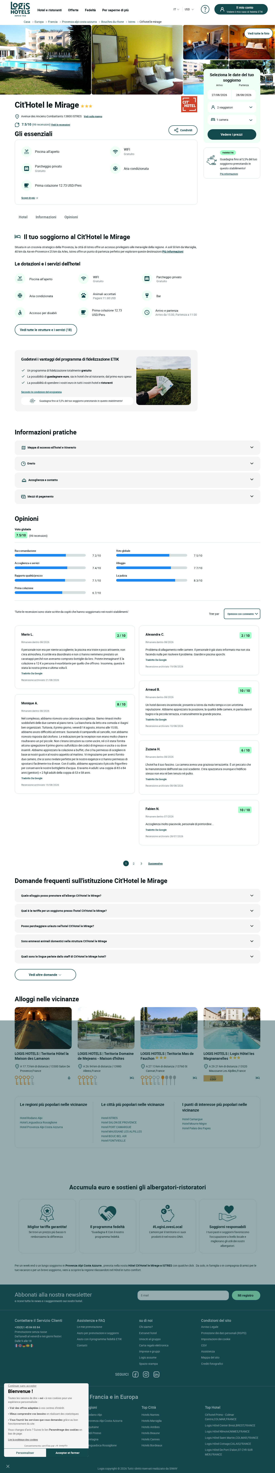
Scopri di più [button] (28, 197)
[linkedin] (156, 1374)
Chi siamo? (146, 1327)
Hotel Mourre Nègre (194, 1123)
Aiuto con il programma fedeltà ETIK (99, 1339)
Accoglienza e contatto (43, 480)
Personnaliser (25, 1453)
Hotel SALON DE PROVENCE (119, 1122)
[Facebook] (135, 1374)
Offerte (73, 10)
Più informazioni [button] (172, 251)
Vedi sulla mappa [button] (93, 116)
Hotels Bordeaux (152, 1445)
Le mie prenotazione (89, 1327)
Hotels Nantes (150, 1415)
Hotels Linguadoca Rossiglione (97, 1445)
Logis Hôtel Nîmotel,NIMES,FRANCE (227, 1431)
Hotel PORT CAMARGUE (116, 1127)
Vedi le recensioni (60, 124)
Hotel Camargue (192, 1119)
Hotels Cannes (151, 1439)
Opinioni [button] (71, 216)
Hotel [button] (23, 216)
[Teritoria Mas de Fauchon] (169, 1028)
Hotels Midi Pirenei (89, 1433)
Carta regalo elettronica (154, 1345)
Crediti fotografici (212, 1364)
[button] (8, 1466)
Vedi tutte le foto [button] (258, 33)
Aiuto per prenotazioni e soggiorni (98, 1333)
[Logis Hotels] (20, 9)
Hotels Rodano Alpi (90, 1415)
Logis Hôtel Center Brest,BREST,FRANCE (230, 1425)
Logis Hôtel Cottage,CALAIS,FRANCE (228, 1444)
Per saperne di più (115, 10)
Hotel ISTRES (109, 1118)
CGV (204, 1345)
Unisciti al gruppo (150, 1339)
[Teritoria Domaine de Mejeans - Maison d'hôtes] (106, 1028)
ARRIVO (219, 85)
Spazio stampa (148, 1364)
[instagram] (146, 1374)
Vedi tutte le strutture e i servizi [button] (46, 330)
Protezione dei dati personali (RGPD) (223, 1333)
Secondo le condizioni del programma (41, 391)
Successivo (150, 863)
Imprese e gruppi (149, 1351)
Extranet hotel (148, 1333)
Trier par (214, 614)
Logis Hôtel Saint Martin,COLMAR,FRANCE (231, 1438)
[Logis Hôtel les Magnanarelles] (232, 1028)
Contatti (82, 1345)
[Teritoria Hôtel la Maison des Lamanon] (43, 1028)
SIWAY (173, 1468)
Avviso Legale (209, 1327)
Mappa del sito (210, 1357)
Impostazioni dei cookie (215, 1339)
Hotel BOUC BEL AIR (114, 1136)
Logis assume (147, 1357)
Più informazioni (229, 173)
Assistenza (208, 1351)
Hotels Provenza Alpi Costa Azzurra (100, 1421)
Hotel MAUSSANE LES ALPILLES (121, 1131)
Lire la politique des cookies (23, 1439)
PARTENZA (244, 85)
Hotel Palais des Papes (196, 1128)
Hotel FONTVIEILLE (113, 1140)
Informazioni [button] (46, 216)
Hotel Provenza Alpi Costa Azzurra (41, 1127)
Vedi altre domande (43, 974)
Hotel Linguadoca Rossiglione (38, 1122)
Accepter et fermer (68, 1453)
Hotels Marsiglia (152, 1421)
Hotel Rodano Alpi (31, 1118)
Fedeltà (90, 10)
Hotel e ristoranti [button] (49, 10)
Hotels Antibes (151, 1427)
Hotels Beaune (151, 1433)
